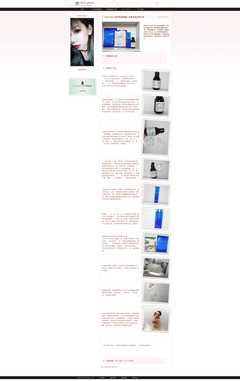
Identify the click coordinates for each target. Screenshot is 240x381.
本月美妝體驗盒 (97, 9)
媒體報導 (124, 377)
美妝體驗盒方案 (111, 9)
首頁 (82, 9)
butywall (126, 9)
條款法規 (135, 377)
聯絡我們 (113, 377)
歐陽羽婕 (83, 69)
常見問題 (101, 377)
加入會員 (141, 9)
